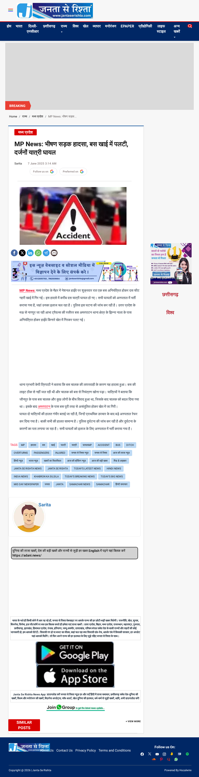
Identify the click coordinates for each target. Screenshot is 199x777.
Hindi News (114, 468)
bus (118, 445)
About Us (47, 750)
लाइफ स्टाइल (161, 29)
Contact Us (64, 750)
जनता (47, 484)
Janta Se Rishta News (28, 468)
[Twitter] (22, 251)
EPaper (127, 26)
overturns (21, 452)
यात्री (74, 445)
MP (23, 445)
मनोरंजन (110, 26)
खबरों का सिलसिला (52, 460)
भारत (19, 26)
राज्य (64, 26)
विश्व (76, 26)
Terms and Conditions (115, 750)
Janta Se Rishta (58, 468)
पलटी (63, 445)
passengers (41, 452)
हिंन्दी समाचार (121, 484)
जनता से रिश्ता (100, 452)
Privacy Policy (85, 750)
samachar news (79, 484)
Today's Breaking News (80, 476)
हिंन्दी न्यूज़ (18, 460)
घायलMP (87, 445)
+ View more (133, 721)
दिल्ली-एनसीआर (33, 29)
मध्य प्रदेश (37, 116)
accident (104, 445)
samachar (102, 484)
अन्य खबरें (177, 29)
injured (60, 452)
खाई (53, 445)
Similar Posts (24, 725)
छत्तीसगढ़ (49, 26)
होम (9, 26)
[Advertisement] (99, 72)
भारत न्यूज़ (33, 460)
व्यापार (97, 26)
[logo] (55, 10)
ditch (130, 445)
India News (21, 476)
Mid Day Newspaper (26, 484)
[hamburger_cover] (10, 10)
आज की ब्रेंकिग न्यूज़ (76, 460)
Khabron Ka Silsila (46, 476)
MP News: (27, 290)
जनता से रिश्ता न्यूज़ (79, 452)
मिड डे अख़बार (120, 460)
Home (13, 116)
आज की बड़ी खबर (100, 460)
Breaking (17, 106)
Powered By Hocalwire (177, 770)
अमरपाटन (44, 406)
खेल (85, 26)
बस (43, 445)
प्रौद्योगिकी (145, 26)
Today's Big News (112, 476)
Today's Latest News (87, 468)
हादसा (33, 445)
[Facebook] (14, 251)
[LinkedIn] (30, 251)
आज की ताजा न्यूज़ (121, 452)
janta (59, 484)
